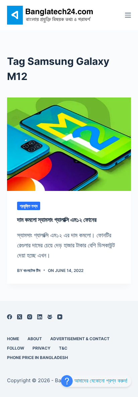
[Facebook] (9, 316)
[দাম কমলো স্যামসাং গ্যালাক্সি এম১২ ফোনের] (69, 144)
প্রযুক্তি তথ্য (29, 205)
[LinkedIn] (39, 316)
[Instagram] (29, 316)
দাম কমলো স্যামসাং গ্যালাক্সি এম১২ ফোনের (56, 219)
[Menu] (128, 15)
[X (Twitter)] (19, 316)
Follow (15, 348)
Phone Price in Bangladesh (37, 357)
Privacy (41, 348)
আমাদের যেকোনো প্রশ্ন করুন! (100, 380)
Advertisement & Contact (80, 338)
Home (13, 338)
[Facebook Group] (49, 316)
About (34, 338)
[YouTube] (59, 316)
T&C (63, 348)
